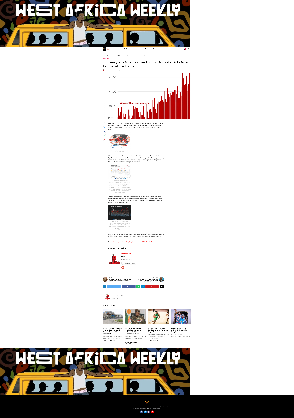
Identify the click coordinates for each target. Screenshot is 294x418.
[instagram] (148, 411)
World (107, 58)
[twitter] (145, 411)
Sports (153, 326)
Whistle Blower (127, 406)
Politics (176, 326)
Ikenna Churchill (109, 70)
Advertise (135, 406)
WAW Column (142, 406)
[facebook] (141, 411)
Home (104, 55)
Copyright (168, 406)
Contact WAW (151, 406)
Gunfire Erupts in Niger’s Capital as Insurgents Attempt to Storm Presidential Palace (134, 331)
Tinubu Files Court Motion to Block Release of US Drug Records (180, 330)
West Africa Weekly (109, 340)
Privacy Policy (160, 406)
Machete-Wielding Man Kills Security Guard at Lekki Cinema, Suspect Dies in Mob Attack (113, 331)
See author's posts (129, 263)
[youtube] (152, 411)
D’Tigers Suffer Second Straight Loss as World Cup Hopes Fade (158, 330)
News (108, 55)
